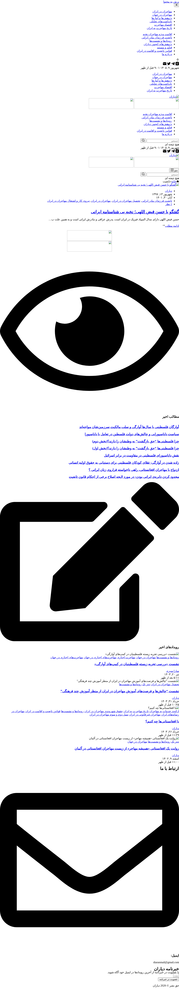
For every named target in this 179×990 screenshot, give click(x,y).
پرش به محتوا (171, 1)
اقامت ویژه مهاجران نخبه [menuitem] (157, 34)
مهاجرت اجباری (126, 657)
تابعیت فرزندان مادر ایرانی (157, 200)
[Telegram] (173, 64)
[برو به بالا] (177, 60)
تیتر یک (146, 684)
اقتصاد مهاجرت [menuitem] (163, 24)
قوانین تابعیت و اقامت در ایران (42, 711)
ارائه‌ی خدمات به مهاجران (164, 711)
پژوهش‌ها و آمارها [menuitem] (162, 18)
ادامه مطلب (172, 225)
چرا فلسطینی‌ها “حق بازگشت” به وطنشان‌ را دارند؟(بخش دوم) (135, 441)
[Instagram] (177, 64)
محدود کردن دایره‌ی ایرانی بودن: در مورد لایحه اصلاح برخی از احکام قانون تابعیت (124, 477)
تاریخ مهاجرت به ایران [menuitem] (159, 28)
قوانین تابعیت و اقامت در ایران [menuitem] (154, 50)
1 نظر (168, 204)
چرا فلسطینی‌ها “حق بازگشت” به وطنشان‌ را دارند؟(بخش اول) (135, 448)
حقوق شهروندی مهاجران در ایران (103, 711)
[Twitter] (168, 64)
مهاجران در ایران (101, 200)
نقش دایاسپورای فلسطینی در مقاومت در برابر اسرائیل (141, 455)
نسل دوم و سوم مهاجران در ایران (109, 714)
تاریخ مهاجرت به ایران (136, 711)
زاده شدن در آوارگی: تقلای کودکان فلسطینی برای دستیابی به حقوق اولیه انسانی (124, 462)
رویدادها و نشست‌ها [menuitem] (160, 40)
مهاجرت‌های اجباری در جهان (100, 657)
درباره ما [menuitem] (167, 54)
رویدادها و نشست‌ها (167, 657)
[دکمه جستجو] (143, 140)
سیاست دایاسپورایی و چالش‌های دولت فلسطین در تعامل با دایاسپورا (132, 434)
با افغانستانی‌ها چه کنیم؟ (162, 721)
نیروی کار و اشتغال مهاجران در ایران (68, 200)
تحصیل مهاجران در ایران (126, 200)
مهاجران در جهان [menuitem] (162, 14)
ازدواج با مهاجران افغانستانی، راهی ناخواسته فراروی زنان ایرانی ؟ (134, 470)
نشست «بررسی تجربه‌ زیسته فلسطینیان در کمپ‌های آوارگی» (136, 664)
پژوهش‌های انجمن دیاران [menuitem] (158, 44)
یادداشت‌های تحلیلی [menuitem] (161, 21)
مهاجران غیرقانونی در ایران (144, 714)
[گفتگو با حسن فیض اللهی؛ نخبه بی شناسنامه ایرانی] (148, 184)
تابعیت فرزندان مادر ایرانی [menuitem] (157, 37)
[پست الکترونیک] (164, 64)
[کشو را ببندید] (176, 5)
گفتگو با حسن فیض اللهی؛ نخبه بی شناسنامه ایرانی (135, 211)
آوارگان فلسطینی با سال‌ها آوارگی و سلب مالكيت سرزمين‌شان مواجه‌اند (129, 427)
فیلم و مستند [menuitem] (164, 47)
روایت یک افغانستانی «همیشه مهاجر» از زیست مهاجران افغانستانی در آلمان (127, 748)
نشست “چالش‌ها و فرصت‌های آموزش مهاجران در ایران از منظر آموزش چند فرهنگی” (119, 691)
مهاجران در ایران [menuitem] (162, 11)
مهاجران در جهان (146, 657)
